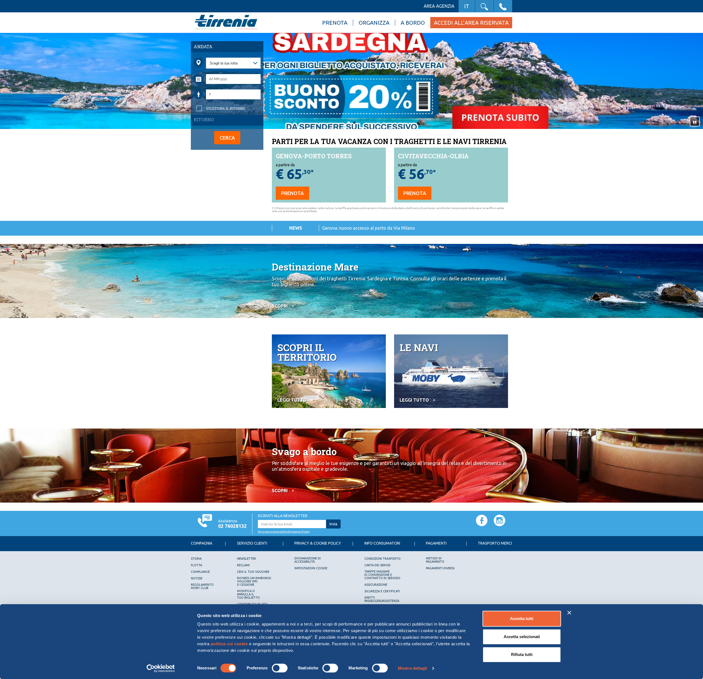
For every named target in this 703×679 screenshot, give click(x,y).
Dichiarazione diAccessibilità (307, 560)
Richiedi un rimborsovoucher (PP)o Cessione (254, 581)
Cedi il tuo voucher (253, 571)
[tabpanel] (351, 81)
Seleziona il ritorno (225, 108)
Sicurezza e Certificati (382, 591)
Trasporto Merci (495, 543)
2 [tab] (354, 123)
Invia (333, 524)
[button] (484, 6)
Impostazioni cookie (310, 568)
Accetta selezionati (522, 636)
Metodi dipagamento (435, 560)
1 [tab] (349, 123)
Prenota (292, 193)
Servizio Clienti (252, 543)
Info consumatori (382, 543)
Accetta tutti (521, 618)
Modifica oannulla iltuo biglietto (248, 594)
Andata (203, 46)
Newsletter (246, 558)
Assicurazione (375, 584)
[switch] (280, 668)
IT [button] (466, 6)
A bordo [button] (413, 22)
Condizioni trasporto (382, 558)
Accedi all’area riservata (471, 22)
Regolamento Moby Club (202, 586)
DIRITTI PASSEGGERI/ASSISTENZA (381, 599)
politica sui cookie (229, 643)
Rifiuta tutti (521, 654)
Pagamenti (436, 543)
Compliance (200, 571)
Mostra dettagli (412, 668)
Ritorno (204, 119)
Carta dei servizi (377, 565)
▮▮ (695, 121)
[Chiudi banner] (569, 613)
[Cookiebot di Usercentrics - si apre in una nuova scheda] (161, 668)
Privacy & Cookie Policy (317, 543)
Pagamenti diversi (440, 568)
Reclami (243, 565)
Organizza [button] (374, 22)
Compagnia (201, 543)
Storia (196, 558)
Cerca (227, 137)
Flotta (196, 565)
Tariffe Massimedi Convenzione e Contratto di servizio (382, 575)
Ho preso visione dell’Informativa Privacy (284, 531)
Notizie (196, 578)
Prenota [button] (334, 22)
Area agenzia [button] (439, 6)
